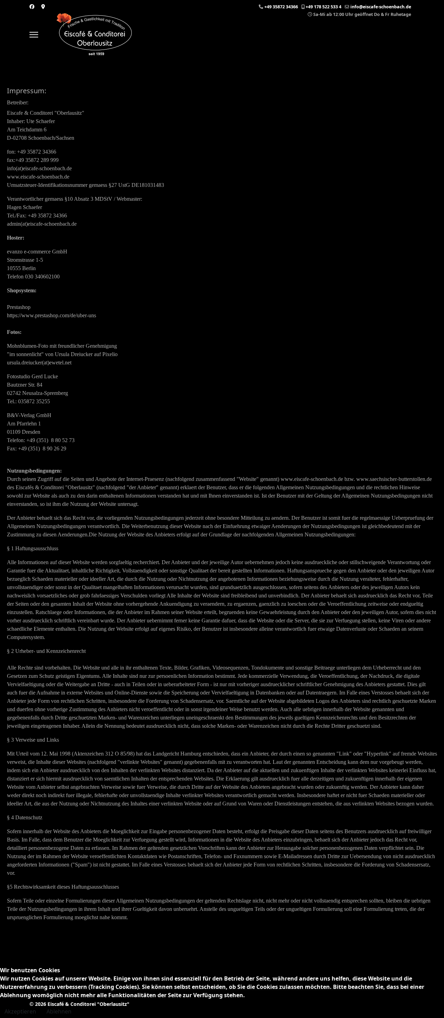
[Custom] (43, 6)
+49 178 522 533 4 (323, 7)
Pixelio (110, 354)
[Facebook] (31, 6)
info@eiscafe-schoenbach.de (380, 7)
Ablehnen (58, 1011)
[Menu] (33, 35)
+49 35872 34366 (281, 7)
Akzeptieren (20, 1011)
